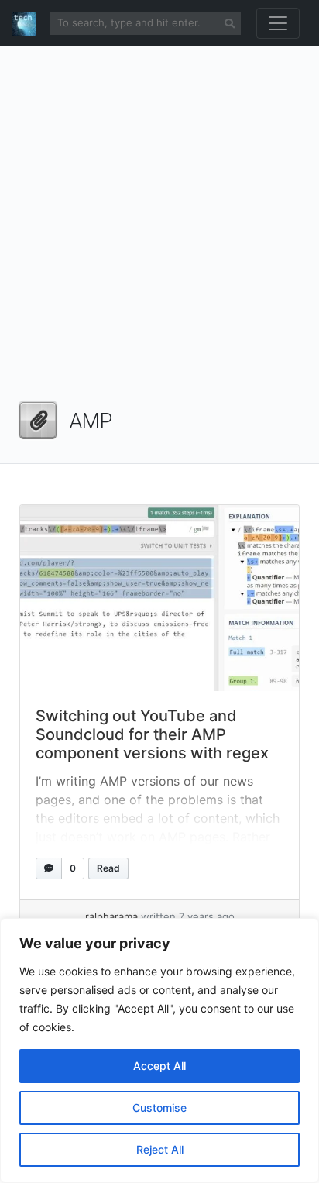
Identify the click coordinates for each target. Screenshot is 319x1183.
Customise (159, 1107)
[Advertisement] (159, 229)
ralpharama (111, 916)
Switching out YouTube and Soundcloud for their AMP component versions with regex (152, 734)
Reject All (160, 1149)
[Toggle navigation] (278, 23)
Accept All (159, 1065)
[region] (159, 1050)
